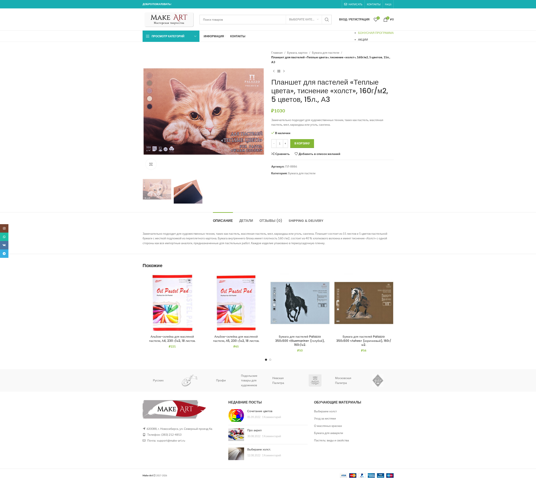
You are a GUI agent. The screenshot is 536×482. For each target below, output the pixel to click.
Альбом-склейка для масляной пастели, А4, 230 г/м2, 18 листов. (172, 338)
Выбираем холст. (259, 449)
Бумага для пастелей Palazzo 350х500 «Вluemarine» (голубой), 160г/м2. (300, 340)
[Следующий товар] (283, 71)
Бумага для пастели (325, 52)
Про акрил (254, 430)
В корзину (302, 143)
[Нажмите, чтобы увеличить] (151, 164)
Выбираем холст (325, 411)
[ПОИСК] (327, 19)
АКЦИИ (363, 39)
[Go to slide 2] (270, 360)
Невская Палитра (250, 380)
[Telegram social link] (4, 253)
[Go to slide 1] (266, 360)
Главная (277, 52)
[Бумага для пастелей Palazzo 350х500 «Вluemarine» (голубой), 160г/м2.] (300, 303)
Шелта (381, 380)
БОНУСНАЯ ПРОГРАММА (376, 33)
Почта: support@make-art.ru (166, 440)
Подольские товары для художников (221, 380)
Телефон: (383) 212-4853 (164, 434)
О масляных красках (328, 425)
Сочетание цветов (259, 411)
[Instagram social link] (4, 228)
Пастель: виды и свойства (331, 440)
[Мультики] (287, 380)
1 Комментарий (271, 417)
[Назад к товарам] (278, 71)
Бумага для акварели (328, 433)
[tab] (223, 218)
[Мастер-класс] (349, 380)
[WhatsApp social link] (4, 237)
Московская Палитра (315, 380)
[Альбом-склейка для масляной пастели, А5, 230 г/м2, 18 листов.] (236, 303)
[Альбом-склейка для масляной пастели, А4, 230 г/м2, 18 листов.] (172, 303)
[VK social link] (4, 245)
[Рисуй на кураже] (161, 380)
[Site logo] (169, 19)
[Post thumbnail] (236, 415)
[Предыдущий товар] (273, 71)
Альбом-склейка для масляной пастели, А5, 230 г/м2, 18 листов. (236, 338)
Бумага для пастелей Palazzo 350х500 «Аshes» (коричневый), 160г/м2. (363, 340)
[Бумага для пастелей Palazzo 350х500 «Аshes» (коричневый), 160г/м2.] (364, 303)
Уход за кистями (325, 418)
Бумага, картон (297, 52)
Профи (193, 380)
